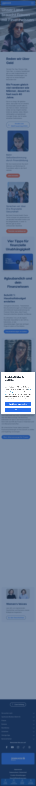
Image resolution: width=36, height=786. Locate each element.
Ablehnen (18, 410)
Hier (6, 394)
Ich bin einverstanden (18, 404)
